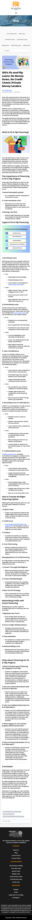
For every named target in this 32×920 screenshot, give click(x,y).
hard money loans (19, 313)
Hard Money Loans (16, 45)
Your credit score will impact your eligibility (16, 525)
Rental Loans (26, 45)
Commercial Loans (10, 39)
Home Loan (22, 33)
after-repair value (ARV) (16, 284)
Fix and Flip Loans (12, 33)
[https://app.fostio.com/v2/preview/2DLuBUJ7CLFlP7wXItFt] (15, 834)
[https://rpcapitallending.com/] (16, 6)
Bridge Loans (5, 45)
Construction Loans (22, 39)
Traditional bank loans (9, 454)
